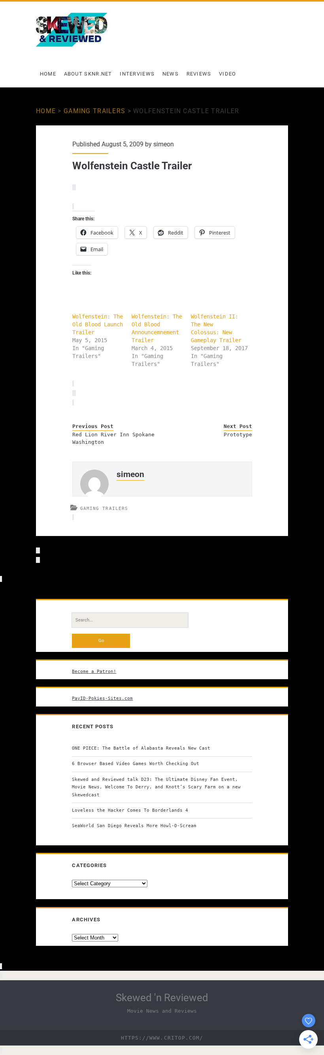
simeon (163, 144)
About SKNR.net (88, 74)
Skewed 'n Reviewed (162, 998)
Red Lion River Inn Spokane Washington (113, 438)
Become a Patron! (94, 671)
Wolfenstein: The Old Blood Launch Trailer (97, 324)
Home (48, 74)
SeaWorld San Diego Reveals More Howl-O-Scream (134, 825)
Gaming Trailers (94, 111)
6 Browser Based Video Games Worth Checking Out (135, 763)
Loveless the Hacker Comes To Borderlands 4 (130, 810)
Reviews (198, 74)
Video (227, 74)
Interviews (137, 74)
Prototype (238, 435)
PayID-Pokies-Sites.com (102, 698)
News (170, 74)
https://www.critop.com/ (162, 1038)
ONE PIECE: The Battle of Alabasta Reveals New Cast (141, 748)
